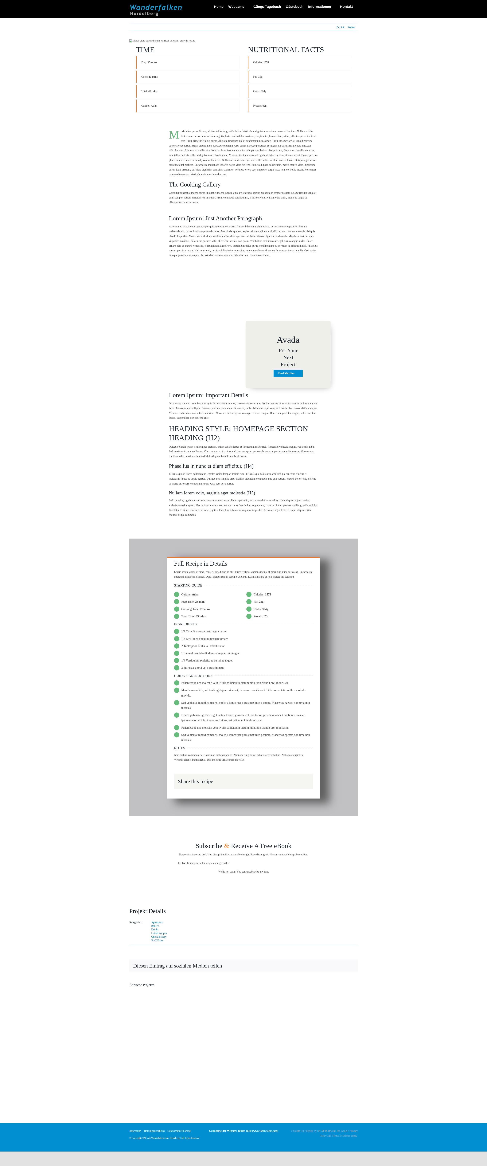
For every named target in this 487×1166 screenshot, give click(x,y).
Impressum (135, 1130)
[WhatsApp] (294, 780)
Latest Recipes (159, 933)
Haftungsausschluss (154, 1130)
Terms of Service (341, 1135)
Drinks (154, 929)
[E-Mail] (306, 780)
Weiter (351, 27)
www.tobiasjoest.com (265, 1130)
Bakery (155, 926)
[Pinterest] (300, 780)
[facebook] (356, 1142)
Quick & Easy (158, 936)
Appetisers (156, 922)
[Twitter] (288, 780)
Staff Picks (157, 940)
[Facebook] (282, 780)
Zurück (340, 27)
